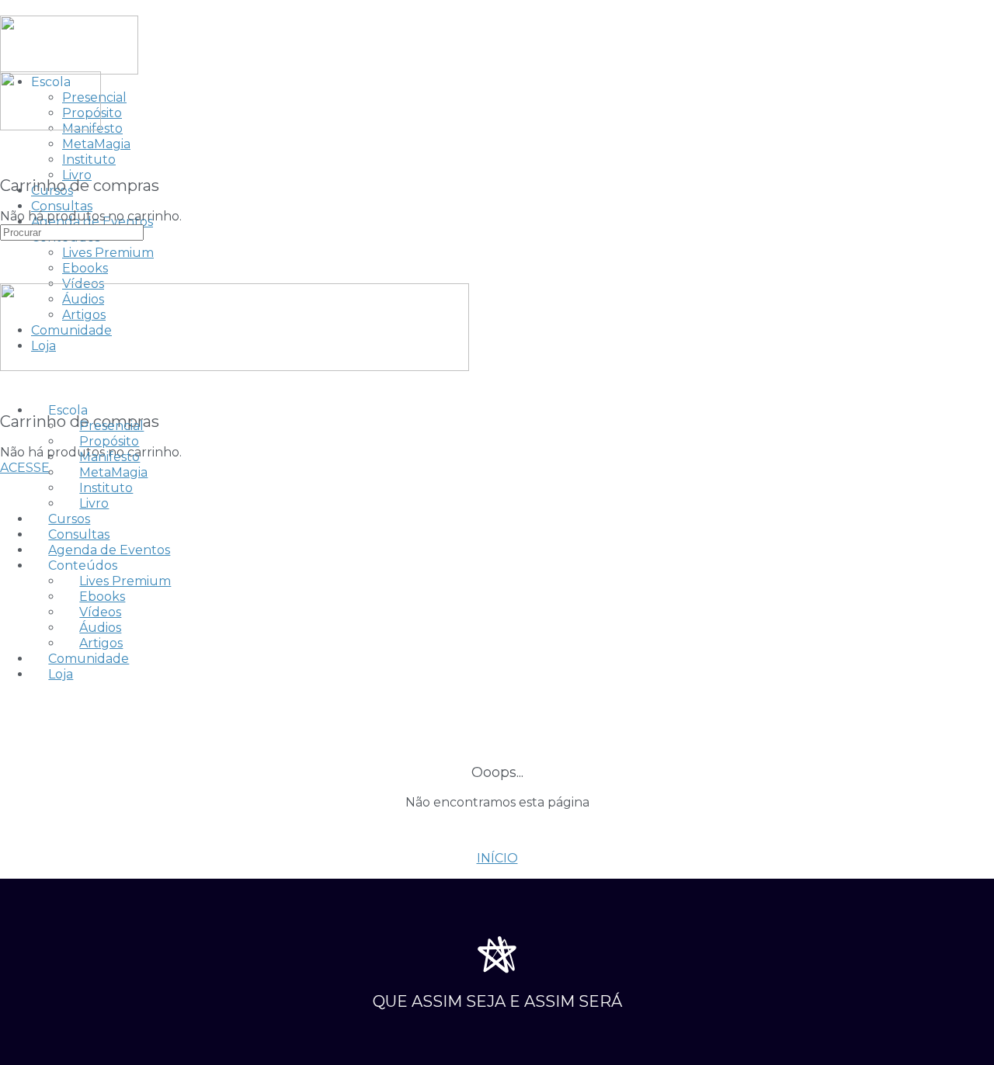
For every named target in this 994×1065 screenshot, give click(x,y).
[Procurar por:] (72, 231)
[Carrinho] (8, 153)
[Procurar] (8, 137)
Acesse (25, 467)
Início (497, 858)
